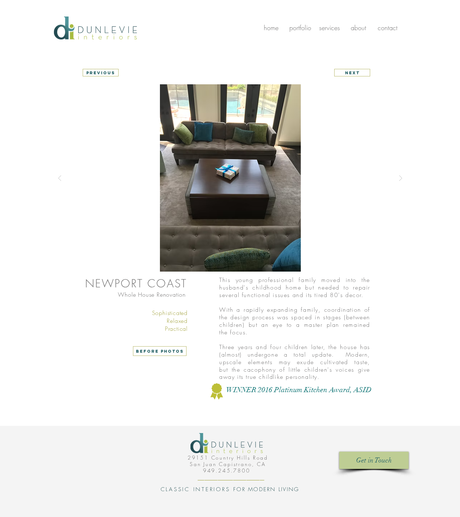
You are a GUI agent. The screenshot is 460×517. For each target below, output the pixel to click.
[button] (230, 178)
